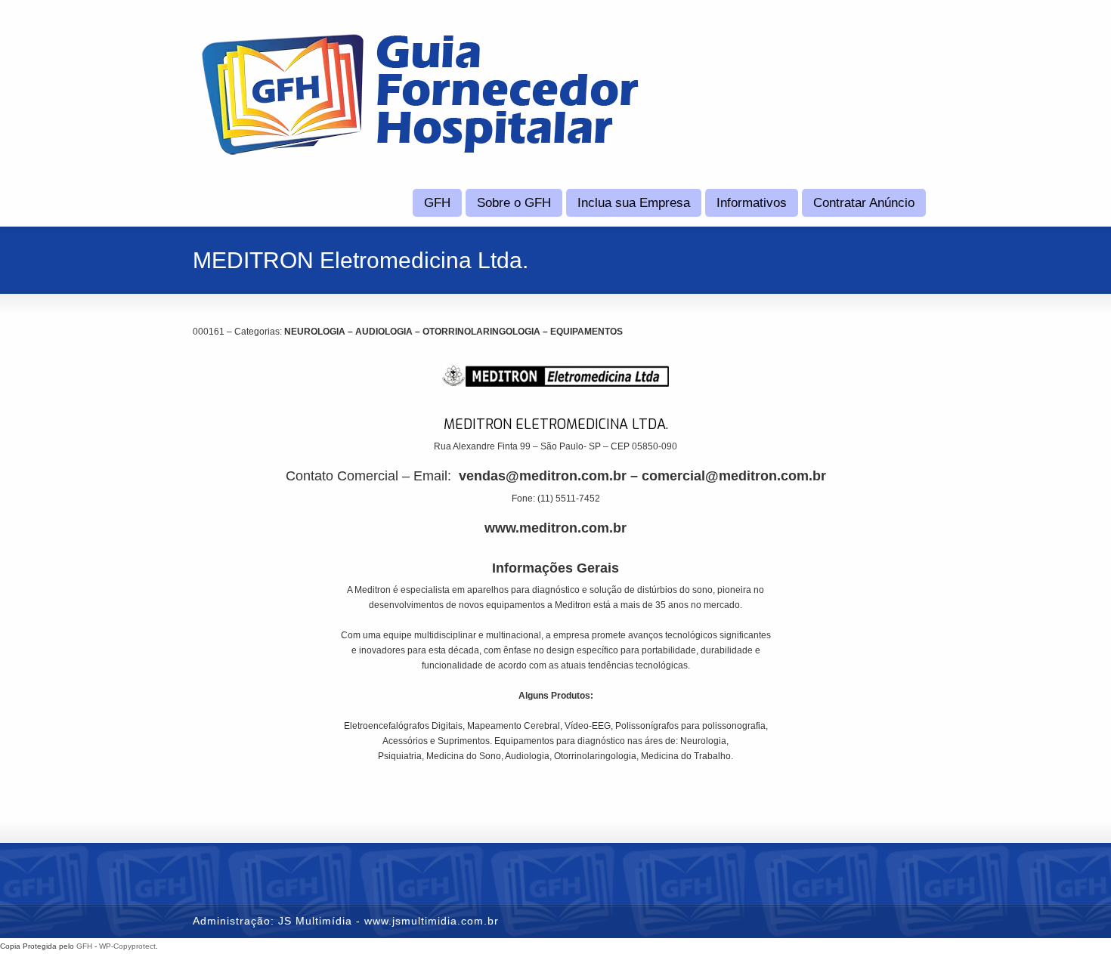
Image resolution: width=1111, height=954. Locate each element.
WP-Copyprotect (127, 946)
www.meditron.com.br (555, 528)
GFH (437, 203)
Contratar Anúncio (863, 203)
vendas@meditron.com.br (543, 475)
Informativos (751, 203)
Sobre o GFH (514, 203)
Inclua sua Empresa (633, 203)
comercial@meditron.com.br (734, 475)
